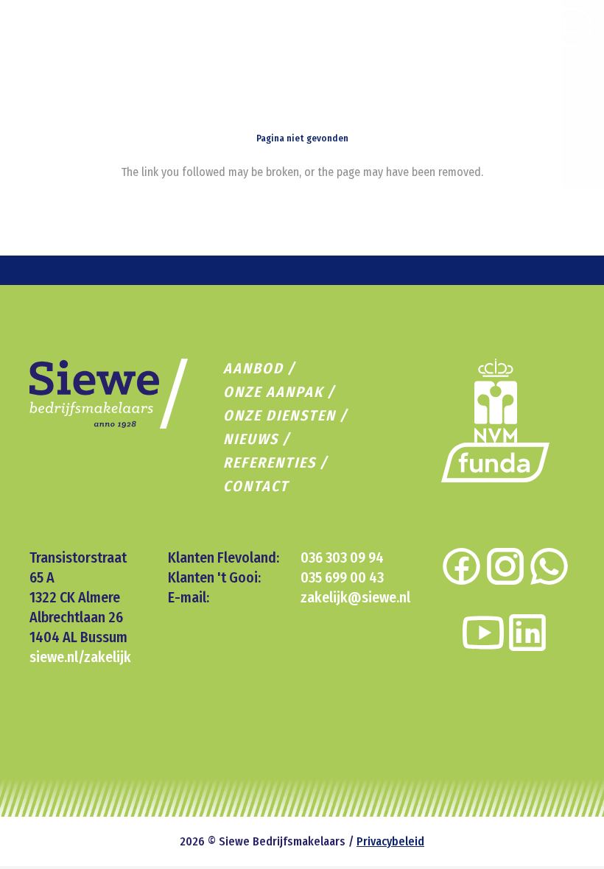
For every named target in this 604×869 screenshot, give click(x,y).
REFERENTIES (269, 462)
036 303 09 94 (342, 557)
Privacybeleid (390, 841)
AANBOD (253, 368)
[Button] (572, 27)
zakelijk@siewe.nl (355, 597)
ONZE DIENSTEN (279, 415)
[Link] (495, 462)
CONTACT (256, 486)
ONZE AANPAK (273, 392)
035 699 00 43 (342, 577)
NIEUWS (250, 439)
